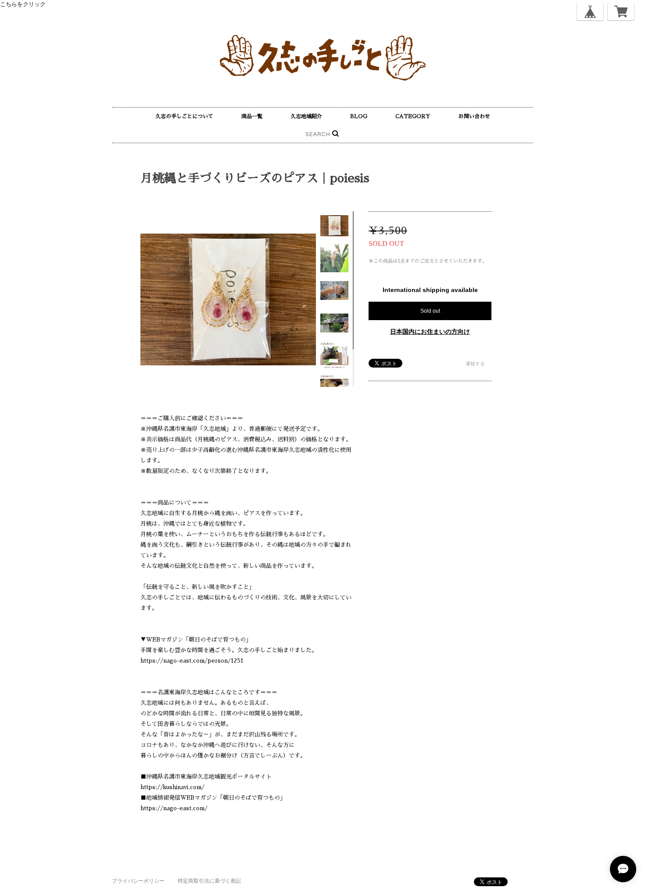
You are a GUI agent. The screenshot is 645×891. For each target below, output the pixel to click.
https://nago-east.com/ (174, 808)
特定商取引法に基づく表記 (209, 881)
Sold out (430, 311)
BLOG (358, 116)
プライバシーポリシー (138, 881)
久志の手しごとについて (184, 116)
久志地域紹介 (306, 116)
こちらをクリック (23, 4)
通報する (475, 363)
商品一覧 (251, 116)
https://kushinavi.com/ (172, 787)
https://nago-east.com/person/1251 (192, 661)
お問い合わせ (474, 116)
